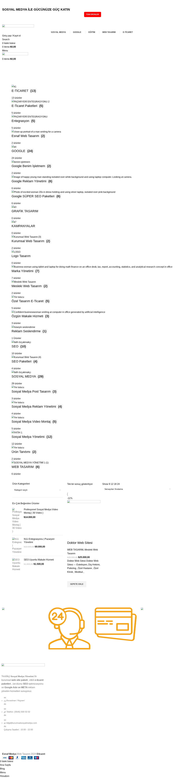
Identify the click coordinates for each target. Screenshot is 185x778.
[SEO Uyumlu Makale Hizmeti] (17, 564)
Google (51, 676)
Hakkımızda (99, 686)
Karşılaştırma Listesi (149, 681)
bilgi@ (9, 5)
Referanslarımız (101, 681)
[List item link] (23, 715)
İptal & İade (99, 705)
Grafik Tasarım (54, 681)
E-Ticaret (52, 690)
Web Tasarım (54, 686)
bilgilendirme (102, 666)
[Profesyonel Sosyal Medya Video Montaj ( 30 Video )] (17, 520)
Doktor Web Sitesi (79, 543)
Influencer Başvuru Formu (106, 676)
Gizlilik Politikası (101, 695)
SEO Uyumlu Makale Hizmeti (39, 559)
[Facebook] (105, 746)
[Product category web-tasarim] (92, 280)
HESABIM (144, 666)
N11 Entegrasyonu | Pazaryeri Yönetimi (39, 540)
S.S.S (96, 690)
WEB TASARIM (75, 549)
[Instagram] (97, 746)
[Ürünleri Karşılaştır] (70, 537)
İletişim (97, 710)
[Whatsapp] (121, 746)
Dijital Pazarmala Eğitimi (105, 671)
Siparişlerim (145, 676)
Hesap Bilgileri (146, 671)
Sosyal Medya (54, 671)
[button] (76, 584)
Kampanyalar (54, 695)
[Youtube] (113, 746)
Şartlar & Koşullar (102, 700)
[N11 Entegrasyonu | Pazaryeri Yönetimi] (17, 545)
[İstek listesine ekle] (70, 577)
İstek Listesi (145, 686)
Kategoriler (55, 666)
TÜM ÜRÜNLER (92, 14)
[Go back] (5, 65)
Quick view (70, 590)
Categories (8, 80)
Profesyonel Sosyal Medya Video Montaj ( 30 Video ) (41, 511)
